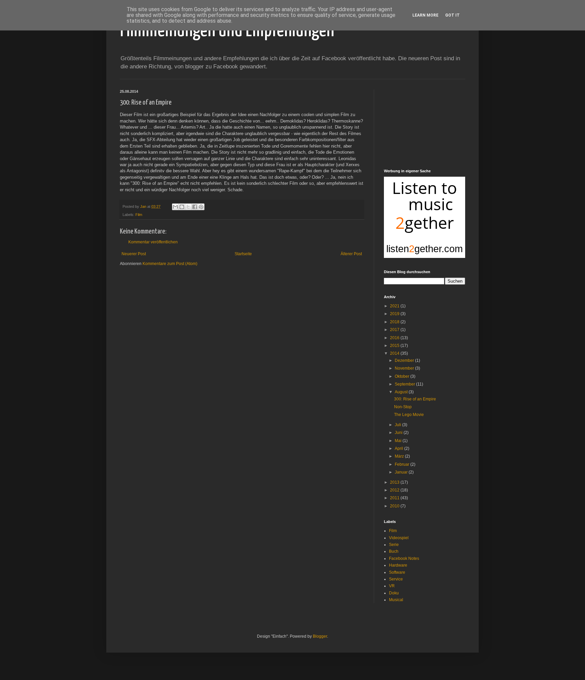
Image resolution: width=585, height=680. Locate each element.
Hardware (398, 565)
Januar (402, 472)
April (399, 448)
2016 (395, 337)
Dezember (405, 360)
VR (392, 586)
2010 (395, 506)
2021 (395, 306)
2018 (395, 322)
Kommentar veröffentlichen (153, 242)
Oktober (402, 376)
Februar (402, 464)
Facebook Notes (404, 558)
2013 (395, 482)
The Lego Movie (409, 414)
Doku (394, 593)
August (402, 392)
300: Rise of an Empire (415, 399)
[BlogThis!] (181, 206)
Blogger (320, 636)
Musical (396, 599)
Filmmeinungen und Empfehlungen (227, 30)
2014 (395, 353)
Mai (399, 440)
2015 (395, 345)
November (405, 368)
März (400, 456)
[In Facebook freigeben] (194, 206)
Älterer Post (351, 253)
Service (396, 579)
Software (397, 572)
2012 (395, 490)
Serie (394, 544)
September (405, 384)
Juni (399, 432)
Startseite (243, 253)
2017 (395, 329)
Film (138, 215)
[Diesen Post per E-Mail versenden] (175, 206)
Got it (452, 15)
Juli (398, 424)
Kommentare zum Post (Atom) (170, 263)
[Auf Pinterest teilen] (201, 206)
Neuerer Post (134, 253)
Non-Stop (403, 406)
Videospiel (399, 537)
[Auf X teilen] (188, 206)
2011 (395, 498)
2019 (395, 313)
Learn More (425, 15)
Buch (393, 551)
